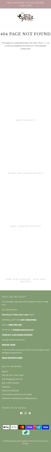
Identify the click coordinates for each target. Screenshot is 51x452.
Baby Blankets (25, 120)
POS (31, 441)
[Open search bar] (40, 16)
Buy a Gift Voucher (10, 383)
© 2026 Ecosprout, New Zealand (15, 441)
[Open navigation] (3, 16)
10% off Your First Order (13, 375)
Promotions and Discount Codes (17, 394)
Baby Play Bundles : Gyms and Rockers (25, 280)
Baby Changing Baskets (25, 226)
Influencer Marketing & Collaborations (19, 398)
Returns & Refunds (10, 390)
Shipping (6, 387)
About (5, 371)
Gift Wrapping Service (12, 379)
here (45, 43)
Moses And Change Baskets (25, 173)
